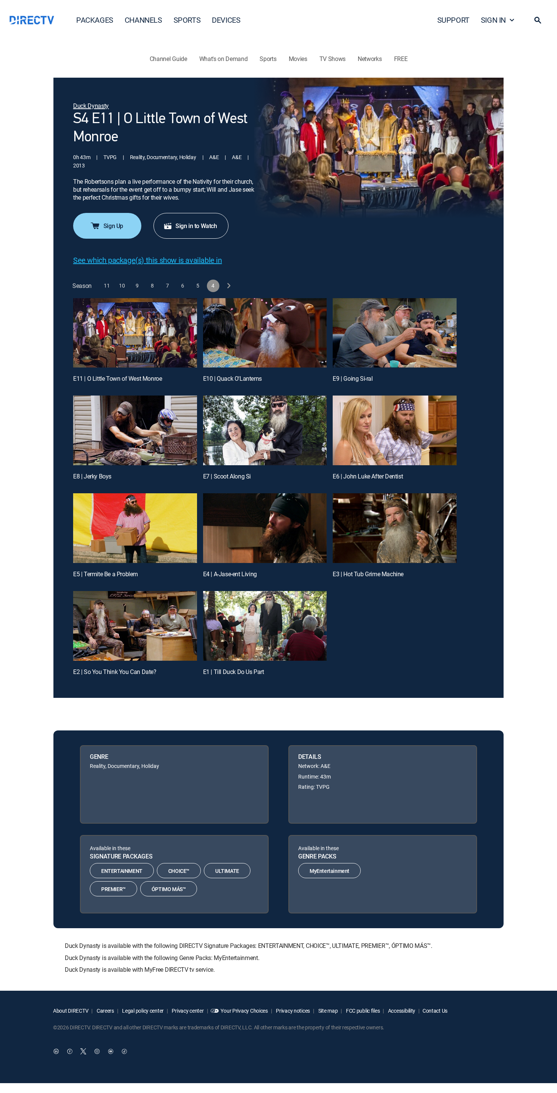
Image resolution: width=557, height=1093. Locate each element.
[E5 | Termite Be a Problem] (135, 528)
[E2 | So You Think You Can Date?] (135, 626)
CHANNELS (143, 20)
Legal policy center (142, 1010)
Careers (104, 1010)
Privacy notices (292, 1010)
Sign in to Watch (196, 226)
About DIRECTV (70, 1010)
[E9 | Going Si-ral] (395, 333)
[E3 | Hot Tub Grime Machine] (395, 528)
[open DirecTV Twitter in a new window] (83, 1051)
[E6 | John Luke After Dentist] (395, 430)
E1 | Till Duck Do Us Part (233, 672)
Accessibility (401, 1010)
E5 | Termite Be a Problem (105, 574)
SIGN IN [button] (493, 20)
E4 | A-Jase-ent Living (230, 574)
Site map (327, 1010)
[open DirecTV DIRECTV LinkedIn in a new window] (56, 1051)
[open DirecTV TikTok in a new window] (124, 1051)
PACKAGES (94, 20)
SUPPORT (453, 20)
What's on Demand (223, 59)
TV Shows (332, 59)
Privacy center (187, 1010)
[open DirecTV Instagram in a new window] (97, 1051)
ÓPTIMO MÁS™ (169, 889)
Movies (298, 59)
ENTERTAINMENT (121, 870)
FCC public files (362, 1010)
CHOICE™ (178, 870)
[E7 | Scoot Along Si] (265, 430)
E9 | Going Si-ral (352, 378)
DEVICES (226, 20)
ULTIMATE (227, 870)
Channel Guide (168, 59)
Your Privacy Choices (244, 1010)
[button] (537, 20)
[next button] (228, 286)
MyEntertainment (329, 870)
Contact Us (434, 1010)
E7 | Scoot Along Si (227, 476)
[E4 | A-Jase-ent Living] (265, 528)
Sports (268, 59)
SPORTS (187, 20)
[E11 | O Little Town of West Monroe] (135, 333)
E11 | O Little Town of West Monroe (117, 378)
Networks (370, 59)
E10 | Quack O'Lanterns (232, 378)
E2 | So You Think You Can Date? (114, 672)
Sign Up (113, 226)
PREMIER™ (113, 889)
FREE (401, 59)
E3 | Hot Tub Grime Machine (368, 574)
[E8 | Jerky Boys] (135, 430)
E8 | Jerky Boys (92, 476)
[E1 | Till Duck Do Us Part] (265, 626)
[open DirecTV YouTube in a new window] (111, 1051)
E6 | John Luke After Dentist (368, 476)
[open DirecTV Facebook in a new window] (70, 1051)
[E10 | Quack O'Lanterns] (265, 333)
